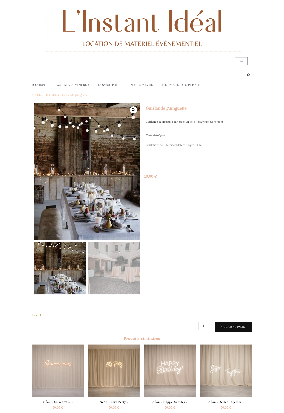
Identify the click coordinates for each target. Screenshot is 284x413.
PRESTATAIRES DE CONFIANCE (181, 84)
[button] (133, 109)
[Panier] (241, 61)
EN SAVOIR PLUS (108, 84)
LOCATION (38, 84)
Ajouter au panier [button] (58, 369)
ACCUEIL (37, 95)
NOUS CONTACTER (142, 84)
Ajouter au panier (233, 326)
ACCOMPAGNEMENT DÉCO (73, 84)
